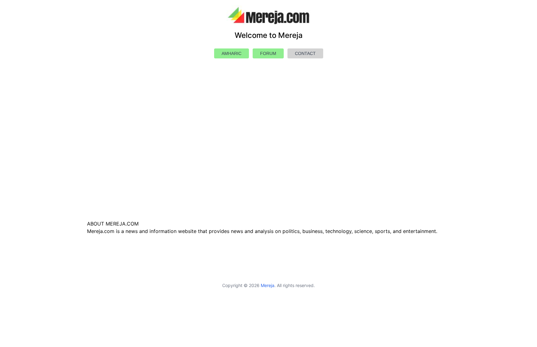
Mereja (267, 285)
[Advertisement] (268, 154)
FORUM (268, 53)
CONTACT (305, 53)
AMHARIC (231, 53)
